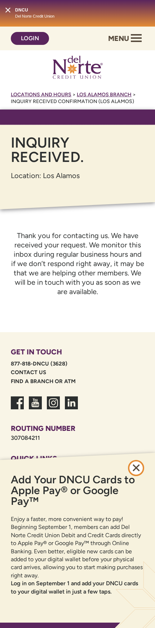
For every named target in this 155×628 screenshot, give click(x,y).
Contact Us (28, 372)
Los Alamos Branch (104, 95)
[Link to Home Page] (77, 69)
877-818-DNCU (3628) (39, 363)
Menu (119, 38)
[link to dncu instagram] (53, 407)
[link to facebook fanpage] (17, 407)
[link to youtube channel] (35, 407)
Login (30, 38)
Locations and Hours (41, 95)
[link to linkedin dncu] (71, 407)
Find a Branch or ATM (43, 381)
